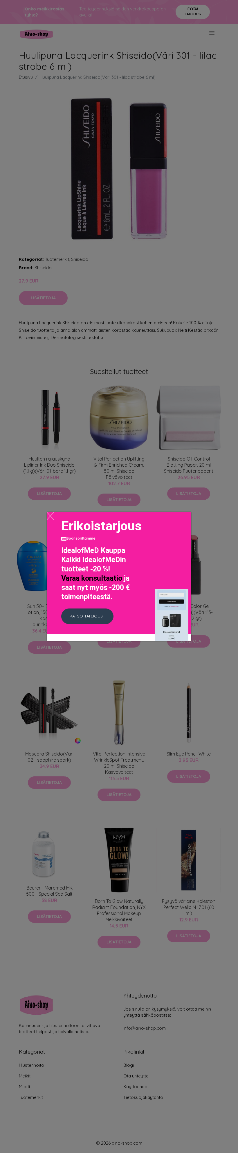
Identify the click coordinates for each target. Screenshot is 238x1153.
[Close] (50, 516)
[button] (87, 616)
